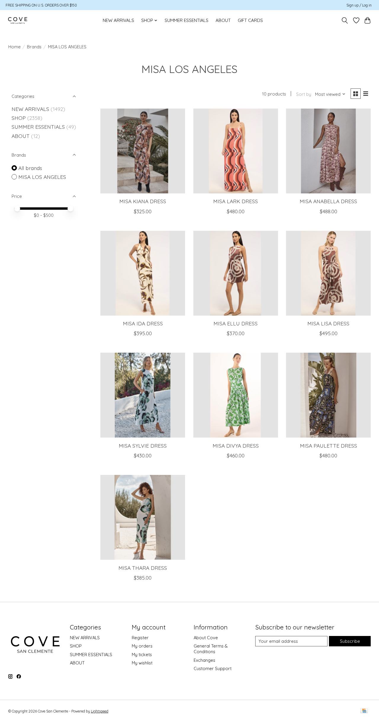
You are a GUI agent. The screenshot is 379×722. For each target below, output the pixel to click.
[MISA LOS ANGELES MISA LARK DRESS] (235, 151)
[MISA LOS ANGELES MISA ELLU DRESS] (235, 273)
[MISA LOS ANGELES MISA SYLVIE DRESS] (142, 395)
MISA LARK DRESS (235, 201)
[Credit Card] (364, 711)
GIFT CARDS (250, 20)
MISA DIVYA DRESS (236, 445)
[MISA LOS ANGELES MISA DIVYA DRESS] (235, 395)
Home (14, 47)
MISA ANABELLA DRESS (328, 201)
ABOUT (223, 20)
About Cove (206, 637)
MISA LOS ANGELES (42, 177)
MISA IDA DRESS (143, 323)
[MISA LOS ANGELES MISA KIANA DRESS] (142, 151)
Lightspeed (99, 711)
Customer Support (213, 668)
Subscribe (350, 641)
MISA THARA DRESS (142, 567)
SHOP (19, 117)
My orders (142, 646)
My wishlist (142, 663)
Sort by (303, 94)
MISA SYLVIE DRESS (143, 445)
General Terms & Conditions (211, 648)
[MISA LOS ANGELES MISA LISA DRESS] (328, 273)
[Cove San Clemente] (17, 20)
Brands (34, 47)
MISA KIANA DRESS (142, 201)
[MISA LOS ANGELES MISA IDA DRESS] (142, 273)
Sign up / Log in (359, 5)
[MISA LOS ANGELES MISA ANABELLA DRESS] (328, 151)
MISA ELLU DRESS (235, 323)
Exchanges (204, 660)
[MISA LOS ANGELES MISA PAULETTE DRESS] (328, 395)
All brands (30, 168)
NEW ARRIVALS (118, 20)
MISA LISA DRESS (328, 323)
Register (140, 637)
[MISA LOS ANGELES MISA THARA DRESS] (142, 517)
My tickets (142, 654)
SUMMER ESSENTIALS (186, 20)
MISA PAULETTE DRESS (328, 445)
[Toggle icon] (344, 20)
